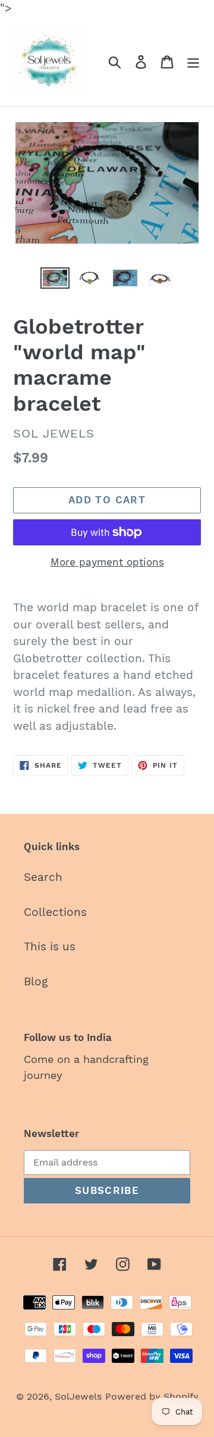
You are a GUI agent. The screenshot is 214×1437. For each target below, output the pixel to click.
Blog (36, 981)
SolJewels (78, 1396)
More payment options (107, 562)
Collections (55, 912)
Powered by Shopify (152, 1396)
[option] (55, 280)
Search (43, 877)
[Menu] (193, 61)
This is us (49, 946)
